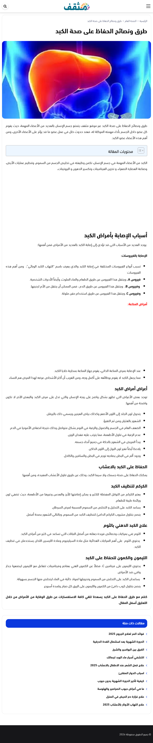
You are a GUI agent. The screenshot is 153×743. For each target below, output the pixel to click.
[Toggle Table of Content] (139, 150)
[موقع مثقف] (77, 5)
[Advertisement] (76, 202)
